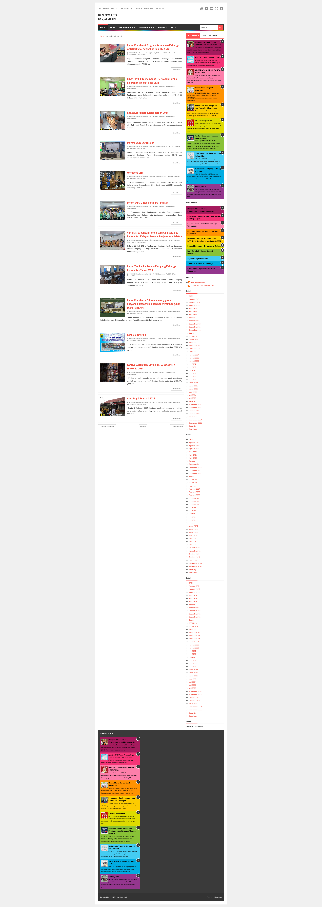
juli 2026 (192, 370)
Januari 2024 (194, 355)
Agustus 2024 (194, 299)
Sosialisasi (193, 429)
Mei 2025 (192, 398)
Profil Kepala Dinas (106, 8)
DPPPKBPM (193, 339)
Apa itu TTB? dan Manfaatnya (207, 57)
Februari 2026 (194, 352)
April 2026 (193, 315)
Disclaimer (138, 8)
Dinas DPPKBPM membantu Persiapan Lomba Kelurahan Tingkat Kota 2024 (152, 80)
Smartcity (192, 426)
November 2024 (195, 404)
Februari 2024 (141, 55)
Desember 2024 (195, 327)
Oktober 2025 (194, 414)
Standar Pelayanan (146, 27)
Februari (139, 313)
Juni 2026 (192, 380)
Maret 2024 (193, 383)
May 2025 (193, 392)
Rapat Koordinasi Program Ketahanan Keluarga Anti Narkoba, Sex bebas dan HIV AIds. (153, 47)
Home (104, 27)
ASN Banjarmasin (198, 283)
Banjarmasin (194, 321)
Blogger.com (218, 897)
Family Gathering (136, 334)
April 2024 (193, 308)
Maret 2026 (193, 389)
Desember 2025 (195, 330)
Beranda (143, 426)
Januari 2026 (194, 361)
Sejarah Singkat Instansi (197, 259)
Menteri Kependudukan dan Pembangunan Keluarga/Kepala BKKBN (206, 138)
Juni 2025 (192, 376)
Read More (176, 69)
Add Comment (175, 53)
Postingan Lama (177, 426)
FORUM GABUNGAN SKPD (140, 142)
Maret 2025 (193, 386)
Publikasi (162, 27)
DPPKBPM (132, 55)
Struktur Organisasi (124, 8)
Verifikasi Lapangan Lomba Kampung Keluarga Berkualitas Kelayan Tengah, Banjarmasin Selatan (154, 234)
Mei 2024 (192, 395)
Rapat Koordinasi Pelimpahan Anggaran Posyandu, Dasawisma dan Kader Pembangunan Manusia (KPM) (153, 303)
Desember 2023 (195, 324)
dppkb (191, 333)
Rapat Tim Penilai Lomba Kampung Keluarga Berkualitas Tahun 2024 (151, 268)
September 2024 (195, 420)
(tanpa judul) (200, 186)
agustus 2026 (194, 305)
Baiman (192, 318)
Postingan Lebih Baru (107, 426)
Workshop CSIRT (136, 172)
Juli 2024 (192, 364)
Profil (112, 27)
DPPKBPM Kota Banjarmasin (107, 17)
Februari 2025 (194, 349)
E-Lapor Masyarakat (203, 121)
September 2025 (195, 423)
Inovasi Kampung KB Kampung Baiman (204, 246)
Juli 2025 (192, 367)
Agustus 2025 (194, 302)
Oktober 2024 (194, 411)
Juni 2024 (192, 373)
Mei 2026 (192, 401)
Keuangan (160, 8)
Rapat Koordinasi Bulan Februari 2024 (147, 112)
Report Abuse (149, 8)
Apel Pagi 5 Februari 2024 (141, 398)
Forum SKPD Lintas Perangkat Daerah (147, 202)
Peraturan (193, 417)
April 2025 (193, 312)
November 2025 (195, 407)
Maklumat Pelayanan (127, 27)
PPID (172, 27)
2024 (191, 296)
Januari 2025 (194, 358)
